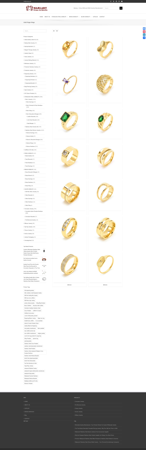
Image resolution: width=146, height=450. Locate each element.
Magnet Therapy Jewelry (30, 49)
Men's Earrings (30, 102)
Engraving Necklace (30, 76)
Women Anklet (29, 136)
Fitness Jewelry (28, 230)
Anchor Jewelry (28, 233)
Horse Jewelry (27, 56)
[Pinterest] (144, 31)
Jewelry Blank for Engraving (30, 325)
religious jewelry (41, 333)
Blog (25, 415)
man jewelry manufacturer (30, 328)
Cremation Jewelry (28, 208)
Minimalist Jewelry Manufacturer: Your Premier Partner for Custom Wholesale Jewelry (95, 425)
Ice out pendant (39, 320)
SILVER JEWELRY (28, 189)
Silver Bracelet (28, 195)
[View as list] (56, 31)
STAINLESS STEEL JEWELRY (31, 96)
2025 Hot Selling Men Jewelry (30, 295)
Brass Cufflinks (27, 305)
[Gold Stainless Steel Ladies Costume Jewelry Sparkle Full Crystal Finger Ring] (69, 264)
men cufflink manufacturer (30, 333)
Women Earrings (30, 132)
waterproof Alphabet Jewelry (30, 368)
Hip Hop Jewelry (28, 226)
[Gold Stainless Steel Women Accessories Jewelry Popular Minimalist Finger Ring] (105, 156)
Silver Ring (28, 205)
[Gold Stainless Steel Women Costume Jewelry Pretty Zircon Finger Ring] (69, 192)
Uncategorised (27, 240)
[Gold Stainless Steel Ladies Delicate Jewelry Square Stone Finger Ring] (69, 120)
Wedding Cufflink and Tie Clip (30, 381)
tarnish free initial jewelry (29, 360)
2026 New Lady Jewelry (29, 300)
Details (70, 284)
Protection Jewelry (28, 70)
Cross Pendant (27, 310)
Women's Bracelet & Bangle (33, 139)
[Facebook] (144, 28)
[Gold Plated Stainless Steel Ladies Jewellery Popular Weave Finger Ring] (105, 84)
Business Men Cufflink (38, 305)
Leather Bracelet (31, 116)
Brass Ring (28, 185)
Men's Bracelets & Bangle (32, 114)
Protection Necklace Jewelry (31, 66)
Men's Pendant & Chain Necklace (34, 105)
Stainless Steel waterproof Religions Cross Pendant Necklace (33, 352)
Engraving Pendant (30, 79)
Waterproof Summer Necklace (31, 376)
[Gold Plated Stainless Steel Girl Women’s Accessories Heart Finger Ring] (105, 48)
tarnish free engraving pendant (31, 358)
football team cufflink (29, 320)
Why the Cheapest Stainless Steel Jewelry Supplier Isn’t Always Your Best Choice (94, 435)
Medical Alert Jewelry (29, 43)
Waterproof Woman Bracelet (30, 378)
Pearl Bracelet (28, 159)
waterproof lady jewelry (29, 373)
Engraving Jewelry (28, 73)
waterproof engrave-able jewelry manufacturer (34, 370)
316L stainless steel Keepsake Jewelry (33, 293)
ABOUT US (27, 405)
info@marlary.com (27, 1)
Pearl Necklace (29, 162)
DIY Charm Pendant (29, 93)
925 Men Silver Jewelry (31, 191)
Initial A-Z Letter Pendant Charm (31, 323)
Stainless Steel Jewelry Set (31, 126)
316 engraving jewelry (29, 290)
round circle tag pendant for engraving (32, 335)
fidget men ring (41, 318)
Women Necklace (30, 146)
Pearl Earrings (28, 166)
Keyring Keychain (28, 46)
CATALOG (26, 408)
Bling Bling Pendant (40, 303)
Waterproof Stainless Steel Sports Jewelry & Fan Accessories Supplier (92, 431)
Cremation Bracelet (30, 216)
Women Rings (29, 143)
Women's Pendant (28, 383)
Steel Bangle (30, 123)
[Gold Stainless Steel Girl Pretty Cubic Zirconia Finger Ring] (69, 228)
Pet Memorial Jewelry (30, 220)
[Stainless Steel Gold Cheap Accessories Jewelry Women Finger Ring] (105, 228)
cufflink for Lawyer (37, 310)
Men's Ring (29, 110)
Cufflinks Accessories (29, 313)
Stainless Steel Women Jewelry (32, 130)
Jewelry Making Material (30, 60)
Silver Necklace (29, 201)
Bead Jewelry (28, 155)
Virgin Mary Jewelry (28, 365)
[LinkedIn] (144, 34)
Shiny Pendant (27, 338)
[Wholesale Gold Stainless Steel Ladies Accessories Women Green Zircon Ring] (105, 120)
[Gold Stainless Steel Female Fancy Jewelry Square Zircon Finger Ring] (69, 156)
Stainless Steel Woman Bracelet (31, 355)
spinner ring (35, 338)
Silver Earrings (28, 198)
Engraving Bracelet (30, 83)
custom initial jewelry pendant (30, 315)
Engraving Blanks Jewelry (30, 318)
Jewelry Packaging (28, 237)
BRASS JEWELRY (28, 169)
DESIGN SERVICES (29, 411)
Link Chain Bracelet (32, 120)
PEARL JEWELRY (28, 153)
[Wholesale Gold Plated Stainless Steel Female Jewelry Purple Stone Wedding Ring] (69, 84)
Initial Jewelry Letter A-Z (30, 39)
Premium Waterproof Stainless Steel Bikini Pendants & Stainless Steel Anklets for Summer (96, 438)
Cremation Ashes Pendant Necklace (34, 211)
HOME (26, 401)
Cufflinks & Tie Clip (28, 149)
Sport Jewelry (27, 90)
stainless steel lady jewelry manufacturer (33, 346)
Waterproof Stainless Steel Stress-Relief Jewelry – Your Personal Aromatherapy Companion (97, 442)
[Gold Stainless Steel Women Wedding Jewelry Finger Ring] (69, 48)
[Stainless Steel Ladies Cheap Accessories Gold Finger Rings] (105, 264)
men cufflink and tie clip (29, 330)
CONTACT (27, 418)
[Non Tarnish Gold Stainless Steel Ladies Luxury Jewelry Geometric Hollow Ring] (105, 192)
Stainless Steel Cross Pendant (31, 343)
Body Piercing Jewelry (29, 86)
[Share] (144, 37)
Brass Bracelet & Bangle (31, 172)
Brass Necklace (29, 182)
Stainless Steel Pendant (29, 348)
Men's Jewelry (28, 99)
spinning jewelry (27, 341)
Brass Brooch (28, 175)
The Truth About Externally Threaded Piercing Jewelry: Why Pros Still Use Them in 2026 (96, 428)
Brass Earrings (28, 178)
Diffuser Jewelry (28, 223)
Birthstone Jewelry (28, 63)
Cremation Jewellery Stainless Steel (32, 308)
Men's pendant (41, 328)
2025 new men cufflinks (29, 298)
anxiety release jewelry (29, 303)
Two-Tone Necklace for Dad (30, 363)
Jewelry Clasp (27, 53)
